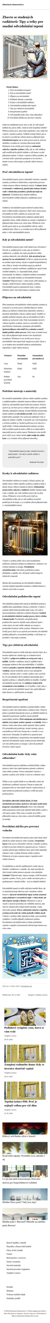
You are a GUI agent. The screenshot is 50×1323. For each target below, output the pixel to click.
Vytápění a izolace (41, 995)
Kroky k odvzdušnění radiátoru (22, 102)
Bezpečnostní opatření (18, 112)
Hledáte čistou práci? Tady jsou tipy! (19, 1202)
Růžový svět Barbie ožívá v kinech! (19, 1136)
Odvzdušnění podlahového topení (23, 105)
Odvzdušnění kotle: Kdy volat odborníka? (26, 115)
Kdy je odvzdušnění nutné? (20, 93)
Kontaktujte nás (26, 986)
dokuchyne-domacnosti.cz (13, 4)
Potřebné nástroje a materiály (21, 99)
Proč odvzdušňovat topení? (20, 90)
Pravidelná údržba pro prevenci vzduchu (25, 118)
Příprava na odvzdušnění (19, 96)
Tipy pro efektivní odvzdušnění (22, 108)
